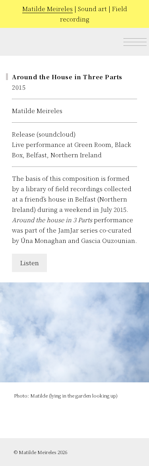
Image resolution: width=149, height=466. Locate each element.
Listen (29, 262)
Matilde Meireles (47, 8)
